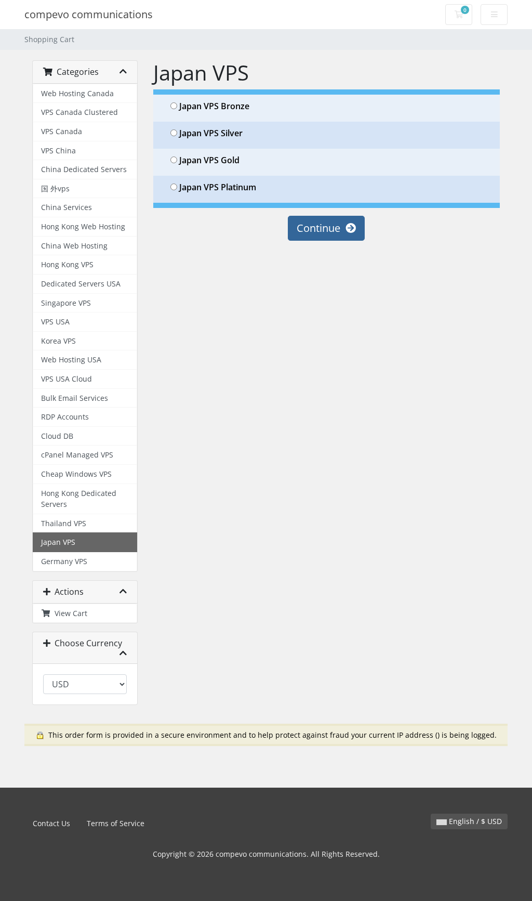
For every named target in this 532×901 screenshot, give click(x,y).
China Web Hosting (74, 246)
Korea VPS (58, 341)
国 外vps (55, 188)
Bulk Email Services (74, 398)
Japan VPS (58, 542)
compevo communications (88, 14)
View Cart (68, 613)
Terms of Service (115, 823)
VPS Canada (61, 131)
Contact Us (51, 823)
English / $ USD (474, 821)
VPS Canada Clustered (79, 112)
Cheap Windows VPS (76, 474)
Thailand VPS (63, 523)
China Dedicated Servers (84, 169)
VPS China (58, 150)
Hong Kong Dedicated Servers (78, 499)
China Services (66, 207)
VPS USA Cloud (66, 379)
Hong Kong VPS (67, 264)
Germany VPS (64, 561)
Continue (321, 228)
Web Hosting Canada (77, 93)
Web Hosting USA (71, 359)
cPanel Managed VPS (77, 455)
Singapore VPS (66, 303)
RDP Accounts (65, 417)
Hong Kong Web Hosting (83, 226)
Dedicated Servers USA (81, 284)
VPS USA (55, 322)
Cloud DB (57, 436)
